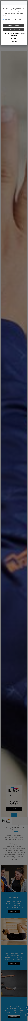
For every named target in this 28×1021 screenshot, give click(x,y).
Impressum (14, 41)
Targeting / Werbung (18, 19)
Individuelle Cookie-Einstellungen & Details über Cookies (14, 34)
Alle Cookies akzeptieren (13, 25)
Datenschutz (14, 38)
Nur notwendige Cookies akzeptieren (13, 29)
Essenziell (7, 19)
